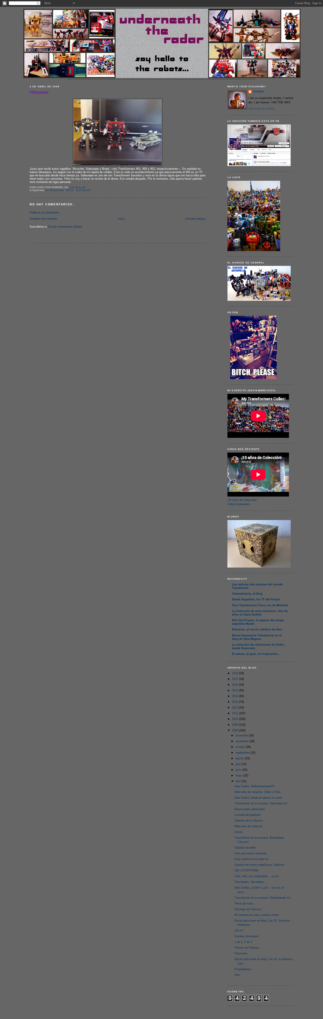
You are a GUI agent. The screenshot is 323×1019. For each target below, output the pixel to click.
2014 (235, 696)
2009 (235, 724)
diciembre (242, 735)
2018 (235, 673)
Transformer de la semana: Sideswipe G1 (260, 803)
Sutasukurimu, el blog (247, 593)
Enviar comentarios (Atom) (65, 226)
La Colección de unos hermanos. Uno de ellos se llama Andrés (260, 612)
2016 (235, 684)
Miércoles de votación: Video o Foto (257, 792)
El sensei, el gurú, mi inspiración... (256, 654)
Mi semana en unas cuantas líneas (256, 915)
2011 (235, 713)
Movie (70, 190)
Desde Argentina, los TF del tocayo (256, 599)
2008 (235, 730)
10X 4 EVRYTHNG (246, 870)
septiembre (243, 752)
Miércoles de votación (248, 826)
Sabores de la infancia (248, 820)
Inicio (121, 218)
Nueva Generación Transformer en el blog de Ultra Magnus (257, 637)
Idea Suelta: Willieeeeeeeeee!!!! (254, 786)
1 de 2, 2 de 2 (243, 942)
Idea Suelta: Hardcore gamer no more (258, 797)
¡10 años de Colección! (242, 500)
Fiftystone (39, 92)
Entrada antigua (195, 218)
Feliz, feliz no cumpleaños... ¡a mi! (256, 876)
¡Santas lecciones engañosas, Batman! (259, 864)
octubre (241, 747)
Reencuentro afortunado (249, 809)
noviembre (243, 741)
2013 (235, 701)
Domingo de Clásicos (247, 909)
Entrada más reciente (43, 218)
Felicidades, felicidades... (250, 882)
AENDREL (259, 91)
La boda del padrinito (247, 814)
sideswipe (83, 190)
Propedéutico (242, 969)
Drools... (239, 832)
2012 (235, 707)
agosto (240, 758)
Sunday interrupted (246, 936)
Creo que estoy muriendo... (251, 853)
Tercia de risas (243, 903)
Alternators (55, 190)
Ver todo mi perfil (262, 109)
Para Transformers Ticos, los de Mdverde (260, 605)
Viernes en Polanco (246, 947)
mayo (239, 775)
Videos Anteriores (238, 504)
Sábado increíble (245, 847)
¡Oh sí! (238, 930)
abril (239, 781)
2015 (235, 690)
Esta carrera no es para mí (251, 859)
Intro (237, 975)
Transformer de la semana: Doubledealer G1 (262, 897)
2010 (235, 719)
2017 (235, 679)
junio (239, 769)
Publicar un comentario (44, 212)
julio (238, 764)
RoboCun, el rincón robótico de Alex (257, 629)
